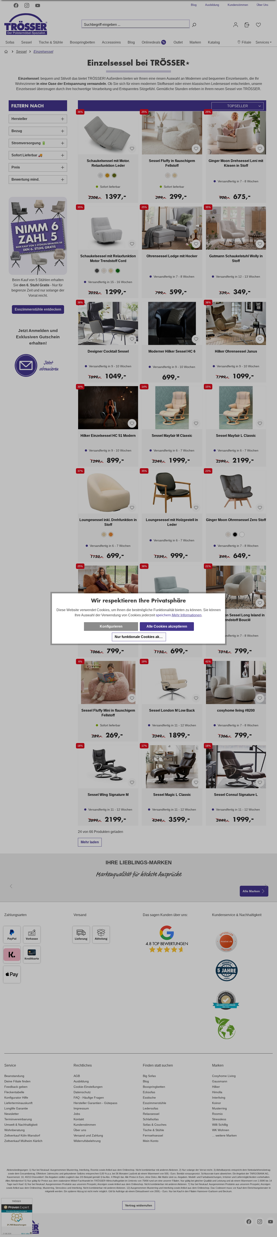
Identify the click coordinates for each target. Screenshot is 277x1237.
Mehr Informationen (186, 615)
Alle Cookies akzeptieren (167, 626)
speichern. (164, 615)
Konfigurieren (111, 626)
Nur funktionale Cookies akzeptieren (140, 637)
